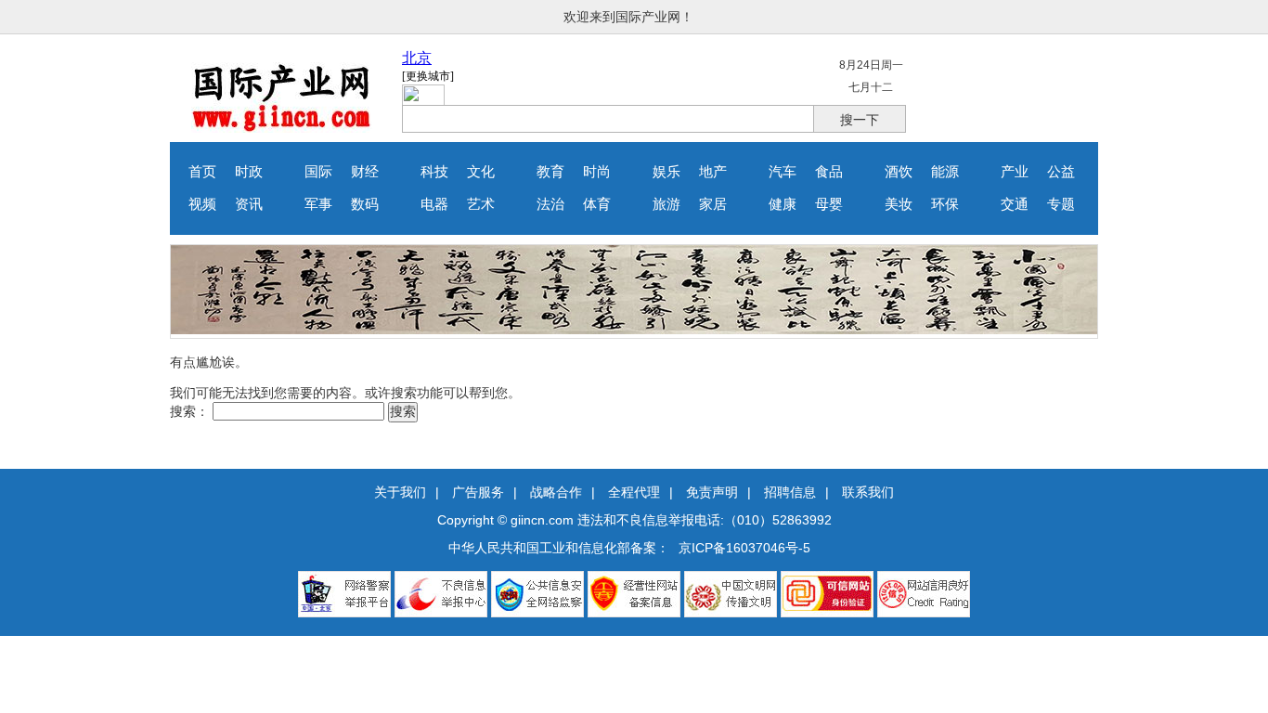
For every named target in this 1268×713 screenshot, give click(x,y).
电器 (434, 204)
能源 (945, 171)
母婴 (829, 204)
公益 (1061, 171)
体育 (597, 204)
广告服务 (478, 492)
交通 (1015, 204)
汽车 (782, 171)
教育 (550, 171)
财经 (365, 171)
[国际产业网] (281, 128)
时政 (249, 171)
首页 (202, 171)
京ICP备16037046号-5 (744, 547)
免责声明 (712, 492)
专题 (1061, 204)
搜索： (189, 411)
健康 (782, 204)
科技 (434, 171)
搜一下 (859, 119)
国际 (318, 171)
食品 (829, 171)
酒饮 (898, 171)
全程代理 (634, 492)
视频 (202, 204)
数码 (365, 204)
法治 (550, 204)
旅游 (666, 204)
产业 (1015, 171)
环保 (945, 204)
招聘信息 (790, 492)
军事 (318, 204)
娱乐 (666, 171)
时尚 (597, 171)
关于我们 (400, 492)
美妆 (898, 204)
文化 (481, 171)
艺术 (481, 204)
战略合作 (556, 492)
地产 (713, 171)
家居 (713, 204)
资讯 (249, 204)
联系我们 (868, 492)
